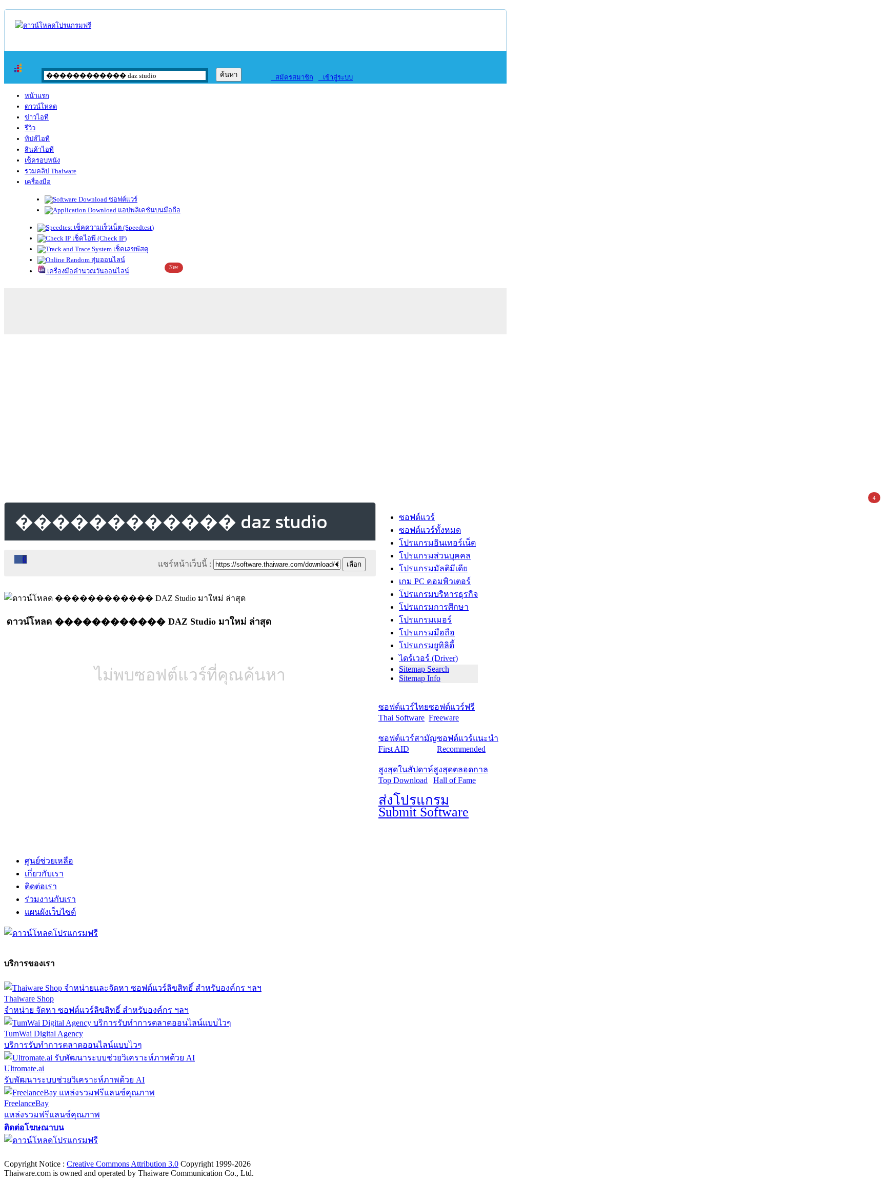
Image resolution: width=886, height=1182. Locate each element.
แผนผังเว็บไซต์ (50, 912)
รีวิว (30, 128)
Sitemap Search (424, 669)
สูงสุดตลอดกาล (460, 775)
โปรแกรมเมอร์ (425, 619)
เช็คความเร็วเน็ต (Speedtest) (113, 227)
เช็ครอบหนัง (42, 160)
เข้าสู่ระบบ (335, 77)
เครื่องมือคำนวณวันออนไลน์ (87, 271)
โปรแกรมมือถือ (427, 632)
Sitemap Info (419, 678)
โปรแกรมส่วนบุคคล (435, 555)
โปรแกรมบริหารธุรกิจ (438, 594)
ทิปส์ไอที (37, 139)
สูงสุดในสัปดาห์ (405, 775)
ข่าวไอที (37, 117)
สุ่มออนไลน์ (107, 260)
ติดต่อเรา (41, 886)
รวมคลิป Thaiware (50, 171)
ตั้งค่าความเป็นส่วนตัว (43, 1153)
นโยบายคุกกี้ (211, 1153)
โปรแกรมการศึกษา (434, 607)
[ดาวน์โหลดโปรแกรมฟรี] (53, 25)
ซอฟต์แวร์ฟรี (452, 712)
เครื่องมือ (38, 182)
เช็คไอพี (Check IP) (99, 238)
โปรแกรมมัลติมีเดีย (433, 568)
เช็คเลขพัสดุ (130, 249)
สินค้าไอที (39, 149)
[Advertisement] (443, 416)
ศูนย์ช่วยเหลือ (49, 860)
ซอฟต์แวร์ (122, 199)
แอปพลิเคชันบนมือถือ (148, 210)
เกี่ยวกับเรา (44, 873)
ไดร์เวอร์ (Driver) (428, 658)
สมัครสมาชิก (292, 77)
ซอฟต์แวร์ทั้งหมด (430, 530)
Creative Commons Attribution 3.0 (122, 1163)
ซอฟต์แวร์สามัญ (407, 743)
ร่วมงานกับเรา (50, 899)
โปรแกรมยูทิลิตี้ (426, 645)
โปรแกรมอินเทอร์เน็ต (437, 542)
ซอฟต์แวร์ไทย (403, 712)
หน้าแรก (37, 95)
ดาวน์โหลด (41, 106)
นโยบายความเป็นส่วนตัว (136, 1153)
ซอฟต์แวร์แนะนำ (467, 743)
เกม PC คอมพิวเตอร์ (435, 581)
